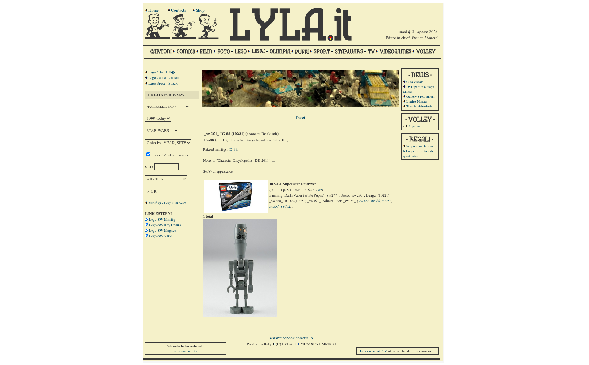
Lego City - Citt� (161, 72)
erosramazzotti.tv (185, 351)
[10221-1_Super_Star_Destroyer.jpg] (235, 210)
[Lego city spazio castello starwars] (241, 54)
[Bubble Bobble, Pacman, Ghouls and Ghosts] (395, 54)
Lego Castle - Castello (164, 77)
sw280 (375, 200)
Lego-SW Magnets (163, 230)
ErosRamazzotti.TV (373, 351)
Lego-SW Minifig (162, 219)
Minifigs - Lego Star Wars (167, 202)
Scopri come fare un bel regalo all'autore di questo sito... (418, 151)
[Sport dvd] (322, 54)
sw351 (274, 206)
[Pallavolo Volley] (425, 54)
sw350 (386, 200)
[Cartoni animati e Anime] (160, 54)
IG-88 (233, 149)
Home (153, 10)
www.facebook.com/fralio (291, 338)
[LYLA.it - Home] (290, 39)
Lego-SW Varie (160, 235)
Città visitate (414, 82)
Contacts (178, 10)
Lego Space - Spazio (163, 83)
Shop (200, 10)
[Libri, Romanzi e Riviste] (258, 54)
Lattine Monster (417, 101)
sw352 (285, 206)
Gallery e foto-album (420, 96)
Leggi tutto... (417, 126)
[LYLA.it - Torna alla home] (158, 37)
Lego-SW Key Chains (165, 224)
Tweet (300, 117)
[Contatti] (185, 37)
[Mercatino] (211, 37)
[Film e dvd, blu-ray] (206, 54)
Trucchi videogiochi (419, 106)
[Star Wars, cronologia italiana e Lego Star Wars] (349, 54)
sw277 (364, 200)
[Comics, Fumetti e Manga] (186, 54)
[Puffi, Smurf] (302, 54)
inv (320, 189)
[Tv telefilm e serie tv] (371, 54)
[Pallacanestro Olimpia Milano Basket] (280, 54)
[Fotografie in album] (224, 54)
